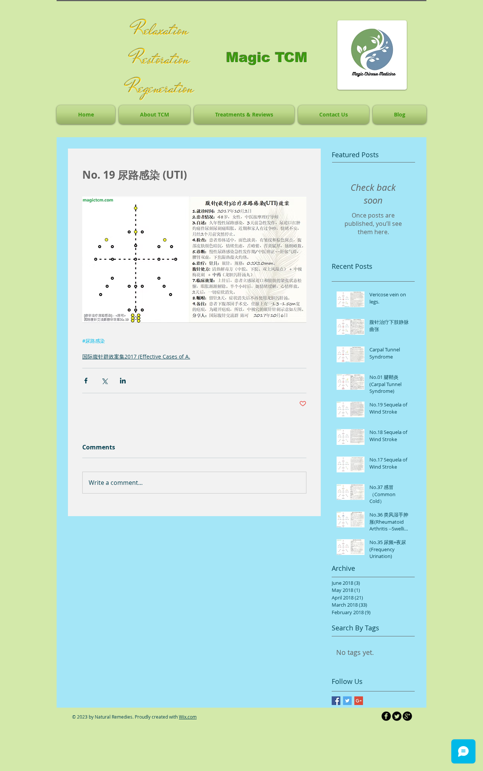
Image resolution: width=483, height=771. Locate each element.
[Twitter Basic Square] (347, 700)
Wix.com (188, 717)
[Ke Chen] (386, 716)
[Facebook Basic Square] (336, 700)
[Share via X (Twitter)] (104, 380)
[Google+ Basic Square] (358, 700)
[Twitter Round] (396, 716)
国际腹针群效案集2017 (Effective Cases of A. (136, 356)
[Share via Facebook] (85, 380)
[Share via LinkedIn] (122, 380)
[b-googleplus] (407, 716)
